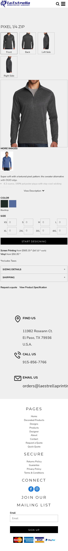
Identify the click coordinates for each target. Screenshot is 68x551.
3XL (38, 230)
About (34, 435)
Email (13, 512)
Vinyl (3, 254)
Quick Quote (34, 446)
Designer (34, 431)
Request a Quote (34, 442)
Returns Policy (34, 461)
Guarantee (34, 465)
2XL (21, 230)
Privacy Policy (34, 468)
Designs (34, 423)
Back (27, 52)
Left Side (46, 52)
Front (9, 52)
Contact (34, 439)
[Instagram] (37, 489)
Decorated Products (34, 420)
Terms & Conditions (34, 472)
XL (5, 230)
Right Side (9, 75)
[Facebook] (31, 489)
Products (34, 427)
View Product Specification (33, 287)
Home (34, 416)
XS (5, 222)
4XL (55, 230)
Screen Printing (8, 250)
